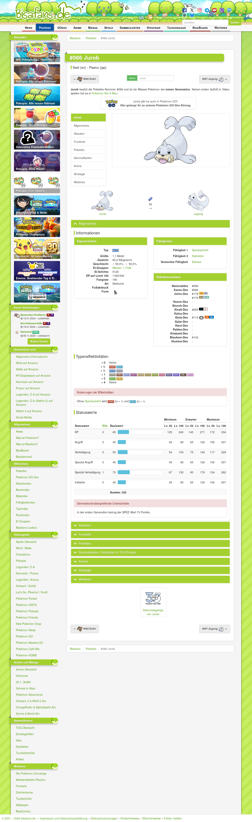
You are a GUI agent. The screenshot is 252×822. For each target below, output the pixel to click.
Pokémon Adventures (29, 695)
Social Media (24, 417)
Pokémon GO (24, 636)
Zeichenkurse (24, 792)
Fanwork (21, 786)
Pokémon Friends (27, 617)
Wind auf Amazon (27, 363)
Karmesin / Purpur (27, 573)
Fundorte (79, 142)
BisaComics (23, 811)
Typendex (22, 509)
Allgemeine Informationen (32, 357)
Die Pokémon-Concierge (31, 773)
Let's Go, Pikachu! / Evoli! (32, 592)
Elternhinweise (152, 818)
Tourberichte (24, 799)
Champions (23, 554)
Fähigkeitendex (25, 502)
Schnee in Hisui (25, 688)
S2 (201, 309)
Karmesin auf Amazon (30, 382)
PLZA (35, 332)
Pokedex (79, 150)
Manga (93, 28)
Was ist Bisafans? (27, 444)
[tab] (150, 224)
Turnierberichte (25, 753)
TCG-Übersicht (25, 728)
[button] (148, 103)
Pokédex (45, 28)
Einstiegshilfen (25, 734)
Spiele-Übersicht (26, 542)
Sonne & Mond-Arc (28, 713)
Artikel (20, 759)
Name (132, 78)
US (207, 317)
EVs (104, 426)
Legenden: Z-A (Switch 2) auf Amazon (34, 403)
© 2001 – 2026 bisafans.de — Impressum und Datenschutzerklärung (44, 818)
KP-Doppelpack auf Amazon (33, 375)
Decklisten (22, 747)
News (28, 28)
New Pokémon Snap (28, 624)
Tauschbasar (176, 28)
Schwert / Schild (26, 586)
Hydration (198, 256)
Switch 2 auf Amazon (29, 411)
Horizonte (22, 676)
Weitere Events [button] (39, 341)
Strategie (153, 28)
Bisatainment (24, 457)
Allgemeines (81, 125)
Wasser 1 (118, 268)
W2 (205, 309)
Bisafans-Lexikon (26, 527)
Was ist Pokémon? (27, 438)
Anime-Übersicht (26, 669)
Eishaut (196, 262)
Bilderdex (22, 496)
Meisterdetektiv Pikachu (30, 780)
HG (201, 293)
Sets (18, 740)
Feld (128, 268)
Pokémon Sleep (26, 630)
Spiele (108, 28)
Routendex (23, 515)
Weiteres (220, 28)
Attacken (79, 134)
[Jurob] (171, 140)
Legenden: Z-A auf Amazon (33, 394)
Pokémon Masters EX (29, 643)
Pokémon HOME (26, 655)
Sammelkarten (130, 28)
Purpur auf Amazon (28, 388)
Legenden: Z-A (25, 567)
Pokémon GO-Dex (27, 477)
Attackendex (23, 483)
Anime (77, 28)
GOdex (62, 28)
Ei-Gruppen (23, 521)
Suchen (235, 22)
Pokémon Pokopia (27, 611)
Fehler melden (173, 818)
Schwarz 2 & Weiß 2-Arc (31, 701)
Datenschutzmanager (104, 818)
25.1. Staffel (23, 682)
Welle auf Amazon (27, 369)
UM (211, 317)
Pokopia (21, 561)
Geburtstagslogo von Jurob (153, 612)
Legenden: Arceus (27, 579)
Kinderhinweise (129, 818)
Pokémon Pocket (26, 598)
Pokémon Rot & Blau (105, 93)
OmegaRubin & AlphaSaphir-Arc (36, 707)
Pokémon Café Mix (28, 649)
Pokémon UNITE (26, 605)
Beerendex (23, 490)
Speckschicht (200, 250)
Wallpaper (22, 805)
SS (206, 293)
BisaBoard (200, 28)
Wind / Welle (24, 548)
